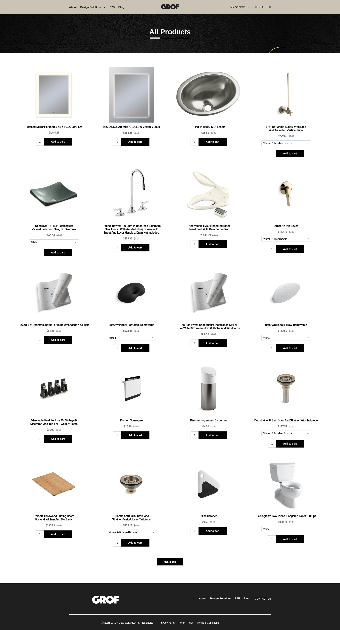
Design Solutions (90, 7)
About (73, 7)
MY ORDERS (237, 7)
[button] (127, 622)
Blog (121, 7)
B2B (112, 7)
